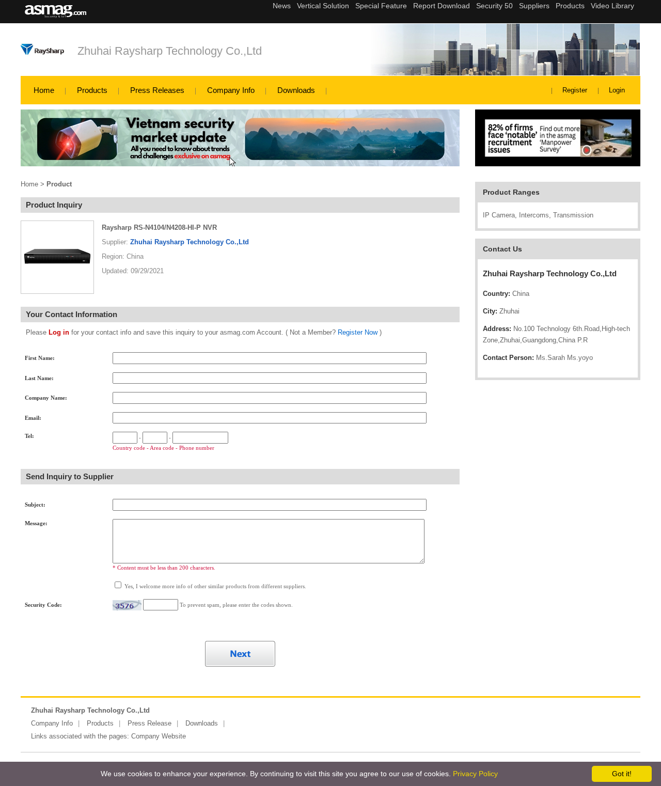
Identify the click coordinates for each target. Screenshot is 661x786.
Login (617, 90)
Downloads (296, 90)
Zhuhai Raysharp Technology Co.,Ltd (169, 50)
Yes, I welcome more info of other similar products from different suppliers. (214, 586)
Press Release (149, 723)
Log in (59, 332)
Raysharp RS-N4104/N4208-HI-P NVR (159, 227)
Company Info (231, 90)
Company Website (158, 736)
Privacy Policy (475, 773)
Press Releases (157, 90)
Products (92, 90)
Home (44, 90)
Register (574, 90)
